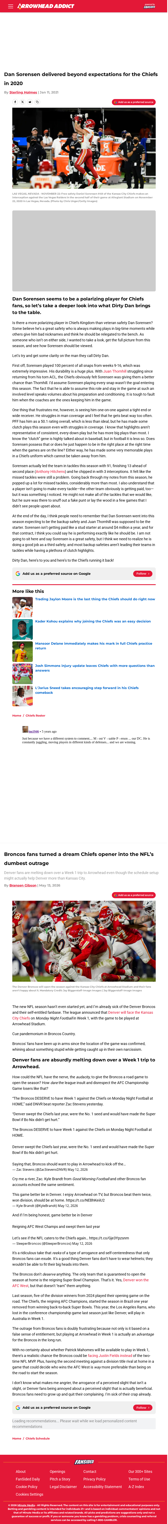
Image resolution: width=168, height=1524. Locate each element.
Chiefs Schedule (38, 1438)
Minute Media (26, 1505)
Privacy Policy (94, 1479)
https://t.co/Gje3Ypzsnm (109, 1238)
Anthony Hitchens (50, 471)
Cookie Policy (26, 1487)
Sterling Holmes (23, 92)
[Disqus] (92, 775)
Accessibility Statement (102, 1487)
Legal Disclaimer (63, 1487)
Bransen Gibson (22, 885)
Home (16, 715)
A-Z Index (136, 1487)
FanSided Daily (28, 1479)
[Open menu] (10, 6)
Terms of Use (139, 1479)
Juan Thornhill (114, 371)
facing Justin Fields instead (110, 1355)
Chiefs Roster (35, 715)
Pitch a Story (60, 1479)
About (21, 1471)
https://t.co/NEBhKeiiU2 (85, 1200)
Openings (57, 1471)
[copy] (37, 102)
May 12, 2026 (78, 1169)
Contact (89, 1471)
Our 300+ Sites (140, 1471)
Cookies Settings (29, 1494)
